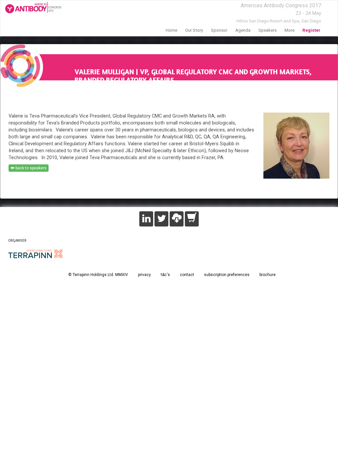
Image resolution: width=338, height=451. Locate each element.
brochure (267, 274)
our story (194, 30)
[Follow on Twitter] (161, 218)
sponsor (219, 30)
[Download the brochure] (177, 218)
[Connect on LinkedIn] (146, 218)
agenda (243, 30)
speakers (267, 30)
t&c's (165, 274)
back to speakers (31, 168)
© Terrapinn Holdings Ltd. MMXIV (98, 274)
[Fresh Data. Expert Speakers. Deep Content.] (30, 8)
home (171, 30)
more (289, 30)
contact (187, 274)
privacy (144, 274)
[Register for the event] (192, 218)
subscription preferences (227, 274)
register (311, 30)
